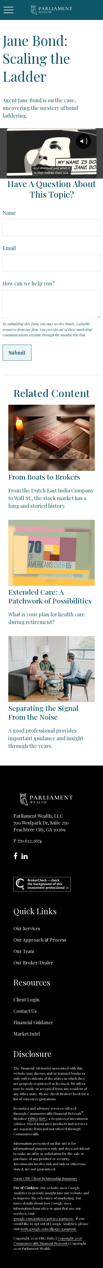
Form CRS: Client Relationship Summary (45, 1178)
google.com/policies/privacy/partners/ (43, 1218)
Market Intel (26, 1034)
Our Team (23, 951)
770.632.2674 (29, 841)
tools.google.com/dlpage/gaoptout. (49, 1228)
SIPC (43, 1118)
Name (9, 212)
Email (9, 248)
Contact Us (25, 1011)
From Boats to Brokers (44, 476)
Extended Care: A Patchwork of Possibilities (50, 596)
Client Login (26, 1000)
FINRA (33, 1118)
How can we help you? (29, 283)
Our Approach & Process (39, 940)
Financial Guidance (33, 1022)
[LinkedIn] (25, 857)
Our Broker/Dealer (33, 963)
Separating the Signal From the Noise (43, 712)
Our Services (26, 928)
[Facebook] (17, 857)
